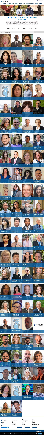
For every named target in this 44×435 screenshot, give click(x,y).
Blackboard (33, 423)
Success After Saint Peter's (30, 3)
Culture (13, 28)
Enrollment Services (14, 423)
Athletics (36, 3)
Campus (3, 422)
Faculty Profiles (13, 422)
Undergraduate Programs (14, 420)
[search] (22, 32)
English (39, 0)
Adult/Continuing (13, 421)
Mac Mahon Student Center (25, 420)
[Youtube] (4, 427)
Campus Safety (23, 424)
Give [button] (34, 427)
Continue (40, 433)
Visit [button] (19, 427)
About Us (40, 3)
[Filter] (39, 32)
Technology (24, 28)
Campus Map (33, 420)
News (22, 422)
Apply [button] (27, 427)
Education (30, 28)
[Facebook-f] (2, 427)
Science (19, 28)
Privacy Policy (35, 433)
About (33, 419)
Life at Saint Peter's (22, 3)
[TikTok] (8, 427)
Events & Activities (24, 421)
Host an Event (33, 422)
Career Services (23, 423)
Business (8, 28)
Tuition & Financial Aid (15, 3)
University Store (34, 421)
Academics (4, 3)
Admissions (9, 3)
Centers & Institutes (14, 424)
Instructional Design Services (35, 424)
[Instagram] (6, 427)
